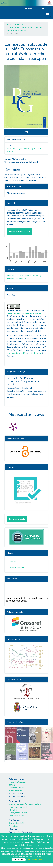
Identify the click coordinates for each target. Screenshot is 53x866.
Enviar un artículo (17, 519)
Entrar (43, 9)
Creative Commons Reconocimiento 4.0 (25, 313)
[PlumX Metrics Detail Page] (13, 426)
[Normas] (26, 536)
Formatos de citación (19, 231)
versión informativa (17, 353)
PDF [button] (26, 132)
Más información (35, 860)
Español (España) (16, 567)
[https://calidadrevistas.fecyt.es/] (26, 491)
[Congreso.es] (26, 691)
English (12, 561)
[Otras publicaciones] (26, 743)
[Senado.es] (26, 707)
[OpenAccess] (26, 451)
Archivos (19, 24)
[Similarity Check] (26, 624)
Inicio (9, 24)
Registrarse (28, 9)
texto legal (36, 353)
